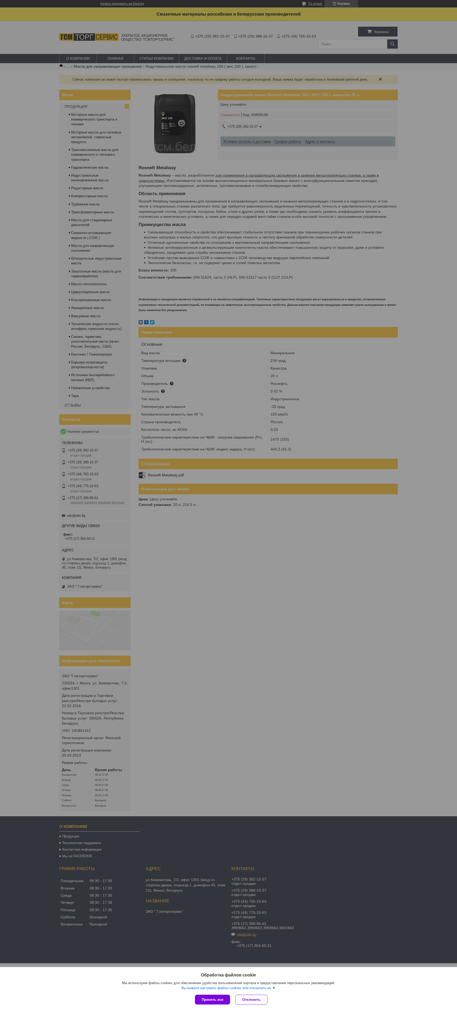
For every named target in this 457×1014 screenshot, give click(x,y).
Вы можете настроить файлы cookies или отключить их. (226, 988)
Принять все (212, 1000)
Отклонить (251, 1000)
